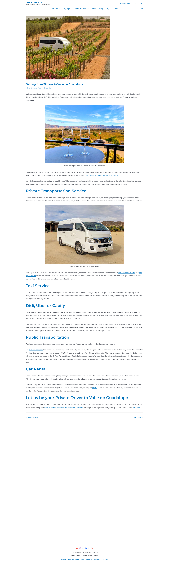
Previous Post (32, 417)
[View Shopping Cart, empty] (141, 3)
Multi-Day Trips (81, 9)
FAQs (77, 559)
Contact (115, 9)
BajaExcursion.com (34, 2)
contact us (136, 408)
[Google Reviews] (92, 548)
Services (70, 559)
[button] (59, 8)
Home (63, 559)
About (94, 9)
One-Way (54, 9)
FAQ (107, 9)
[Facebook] (89, 548)
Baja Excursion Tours (34, 88)
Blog (101, 9)
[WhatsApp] (83, 548)
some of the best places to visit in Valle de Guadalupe (63, 408)
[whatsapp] (136, 4)
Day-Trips (66, 9)
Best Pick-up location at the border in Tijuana (101, 175)
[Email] (77, 548)
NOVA (94, 388)
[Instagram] (80, 548)
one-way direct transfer (126, 273)
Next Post (138, 417)
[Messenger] (86, 548)
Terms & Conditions (93, 559)
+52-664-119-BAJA (126, 3)
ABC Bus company (36, 350)
